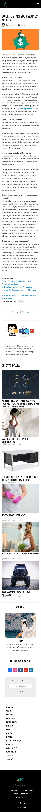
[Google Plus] (26, 670)
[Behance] (10, 670)
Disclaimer (13, 791)
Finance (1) (9, 729)
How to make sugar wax (13, 515)
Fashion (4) (9, 726)
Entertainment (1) (12, 722)
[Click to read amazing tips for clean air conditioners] (20, 422)
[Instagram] (20, 803)
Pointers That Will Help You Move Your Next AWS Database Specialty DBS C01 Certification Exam (20, 401)
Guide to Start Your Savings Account (20, 18)
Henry (9, 25)
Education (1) (10, 718)
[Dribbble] (15, 670)
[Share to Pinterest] (28, 312)
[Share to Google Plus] (22, 312)
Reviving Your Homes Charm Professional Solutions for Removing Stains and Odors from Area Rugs (19, 290)
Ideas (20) (9, 737)
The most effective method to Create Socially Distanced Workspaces (20, 478)
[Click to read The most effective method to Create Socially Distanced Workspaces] (20, 460)
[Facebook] (20, 670)
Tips (21, 302)
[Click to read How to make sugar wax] (20, 498)
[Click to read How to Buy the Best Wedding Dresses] (20, 537)
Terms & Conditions (20, 794)
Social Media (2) (11, 752)
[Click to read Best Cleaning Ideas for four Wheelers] (20, 575)
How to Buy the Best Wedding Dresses (20, 553)
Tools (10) (9, 755)
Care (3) (8, 711)
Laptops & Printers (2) (13, 741)
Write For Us (20, 797)
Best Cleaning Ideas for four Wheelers (16, 592)
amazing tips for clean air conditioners (15, 440)
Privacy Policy (27, 791)
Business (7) (10, 707)
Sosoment (23, 807)
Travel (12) (9, 759)
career (23, 25)
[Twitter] (24, 803)
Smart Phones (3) (11, 748)
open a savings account (24, 109)
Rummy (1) (9, 744)
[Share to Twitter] (17, 312)
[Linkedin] (31, 670)
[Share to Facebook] (12, 312)
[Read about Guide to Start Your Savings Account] (3, 25)
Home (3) (9, 733)
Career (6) (9, 715)
